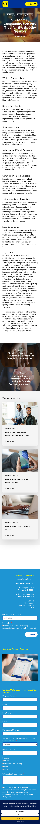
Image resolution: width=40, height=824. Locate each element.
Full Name (6, 713)
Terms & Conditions (26, 605)
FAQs (32, 608)
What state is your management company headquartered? (18, 739)
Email (4, 704)
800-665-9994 (28, 594)
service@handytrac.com (24, 583)
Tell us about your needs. (12, 774)
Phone (4, 721)
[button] (31, 4)
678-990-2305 (28, 597)
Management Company (11, 730)
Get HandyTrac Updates (11, 614)
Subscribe (6, 623)
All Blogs (10, 15)
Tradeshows (29, 603)
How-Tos (15, 428)
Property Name (8, 696)
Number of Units (9, 749)
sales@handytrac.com (25, 579)
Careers (31, 601)
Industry (5, 758)
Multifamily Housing (25, 15)
